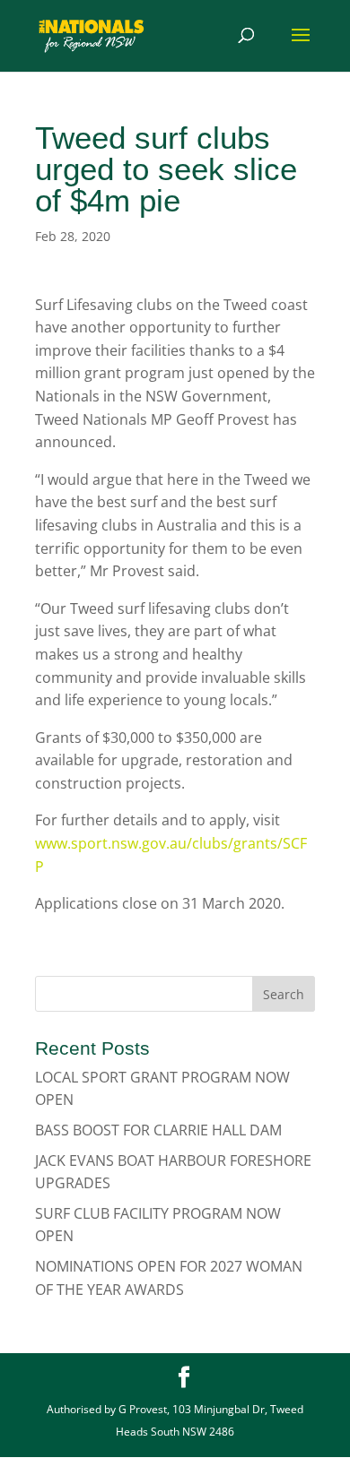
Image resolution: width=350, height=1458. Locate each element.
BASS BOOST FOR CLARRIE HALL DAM (158, 1130)
